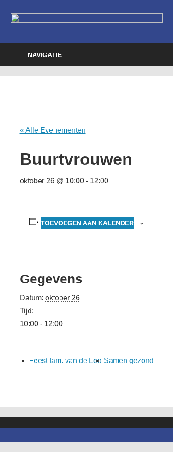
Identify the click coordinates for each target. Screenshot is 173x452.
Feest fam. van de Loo (65, 360)
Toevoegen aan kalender (87, 223)
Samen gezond (129, 360)
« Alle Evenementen (53, 130)
